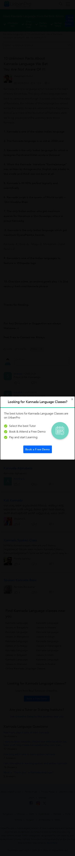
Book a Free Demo (37, 449)
